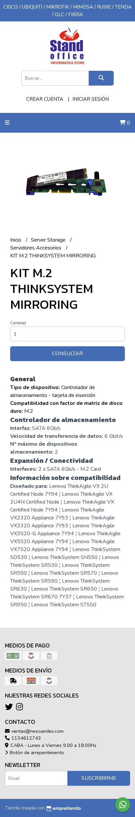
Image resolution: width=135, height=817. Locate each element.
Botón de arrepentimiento (36, 752)
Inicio (16, 240)
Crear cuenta (44, 99)
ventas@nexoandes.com (37, 731)
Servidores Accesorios (36, 247)
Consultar (67, 353)
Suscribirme (98, 778)
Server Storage (49, 240)
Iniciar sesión (90, 99)
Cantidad (18, 323)
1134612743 (25, 738)
